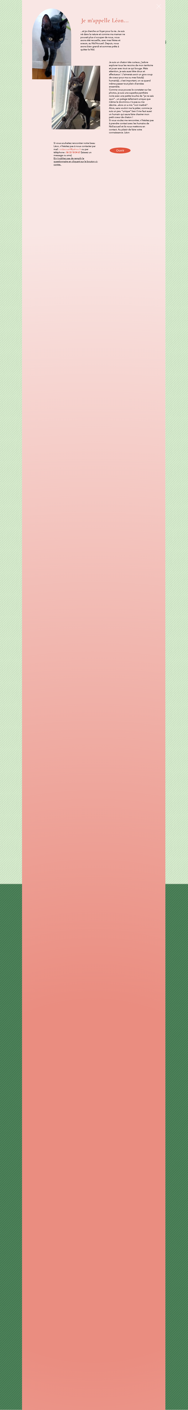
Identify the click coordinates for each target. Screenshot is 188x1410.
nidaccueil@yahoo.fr (70, 149)
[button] (159, 6)
